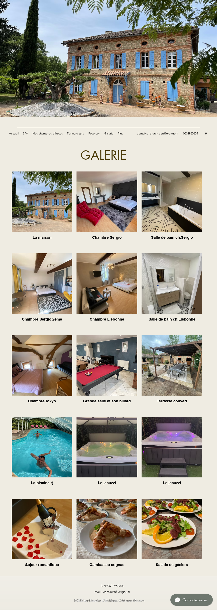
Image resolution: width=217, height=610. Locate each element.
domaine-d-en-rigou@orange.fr (157, 133)
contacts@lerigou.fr (116, 592)
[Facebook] (206, 133)
